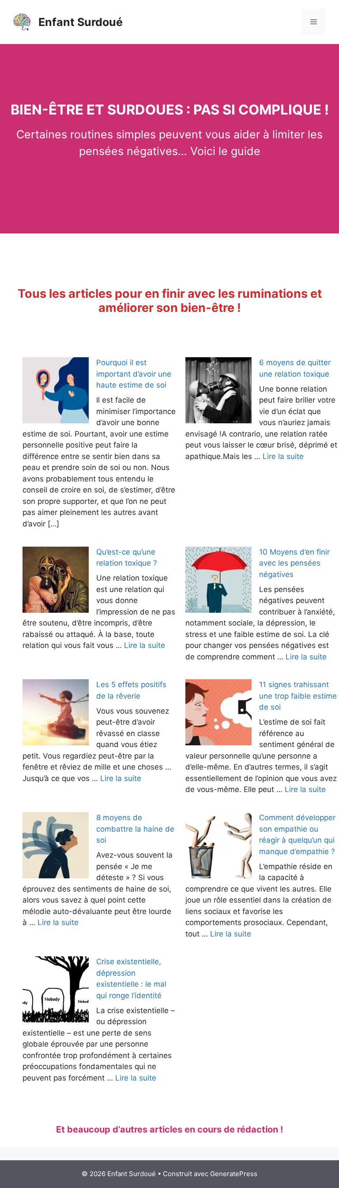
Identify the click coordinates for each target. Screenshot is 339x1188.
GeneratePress (233, 1173)
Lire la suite (283, 456)
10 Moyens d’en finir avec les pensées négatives (294, 563)
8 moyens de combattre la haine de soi (135, 828)
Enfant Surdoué (80, 22)
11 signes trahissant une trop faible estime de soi (298, 695)
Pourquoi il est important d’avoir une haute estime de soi (133, 373)
